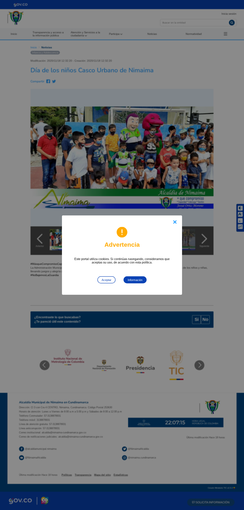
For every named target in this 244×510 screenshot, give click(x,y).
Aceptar (106, 279)
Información (135, 279)
